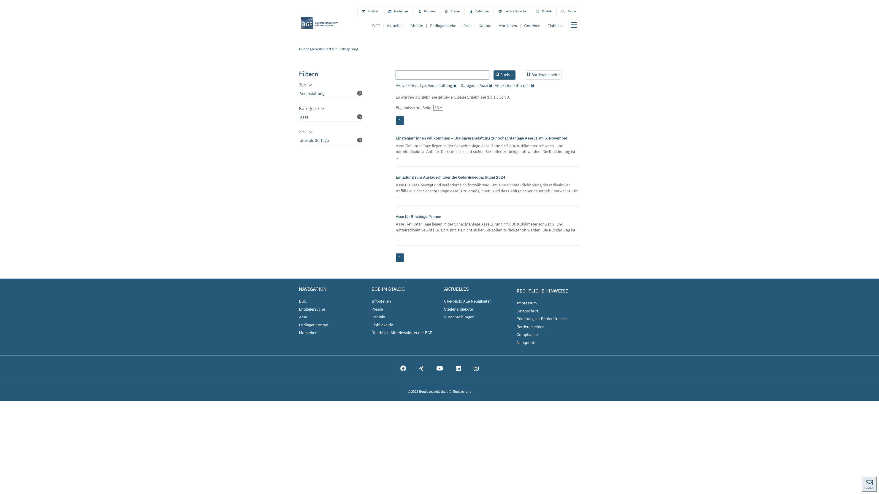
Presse (455, 11)
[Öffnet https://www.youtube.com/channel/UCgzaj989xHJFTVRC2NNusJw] (440, 369)
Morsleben (308, 332)
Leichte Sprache (515, 11)
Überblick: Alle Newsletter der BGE (402, 332)
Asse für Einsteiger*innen (419, 216)
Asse (304, 117)
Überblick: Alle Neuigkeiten (468, 301)
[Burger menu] (574, 25)
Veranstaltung (312, 93)
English (547, 11)
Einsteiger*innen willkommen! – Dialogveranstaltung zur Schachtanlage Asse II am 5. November (482, 138)
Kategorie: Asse (474, 85)
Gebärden (482, 11)
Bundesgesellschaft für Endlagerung (328, 49)
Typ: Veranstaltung (436, 85)
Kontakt (373, 11)
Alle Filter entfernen (512, 85)
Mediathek (401, 11)
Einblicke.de (382, 325)
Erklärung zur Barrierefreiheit (542, 318)
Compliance (527, 334)
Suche (571, 11)
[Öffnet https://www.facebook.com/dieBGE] (403, 369)
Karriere (429, 11)
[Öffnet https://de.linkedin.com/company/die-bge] (458, 369)
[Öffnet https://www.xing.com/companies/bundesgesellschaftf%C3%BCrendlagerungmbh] (421, 369)
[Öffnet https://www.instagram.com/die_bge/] (476, 369)
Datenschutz (528, 311)
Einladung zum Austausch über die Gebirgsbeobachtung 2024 (451, 177)
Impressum (527, 303)
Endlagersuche (312, 309)
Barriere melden (531, 326)
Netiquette (526, 342)
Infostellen (381, 301)
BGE (303, 301)
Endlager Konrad (313, 325)
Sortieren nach (544, 74)
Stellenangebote (458, 309)
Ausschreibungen (459, 316)
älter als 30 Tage (314, 140)
